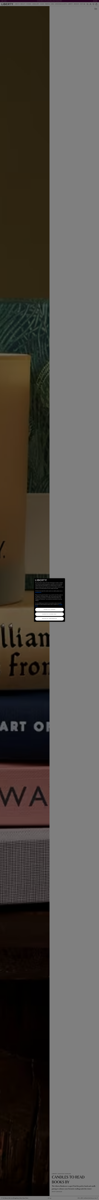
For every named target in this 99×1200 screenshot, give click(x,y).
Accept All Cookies (49, 609)
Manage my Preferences (49, 618)
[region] (49, 600)
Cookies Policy (38, 592)
